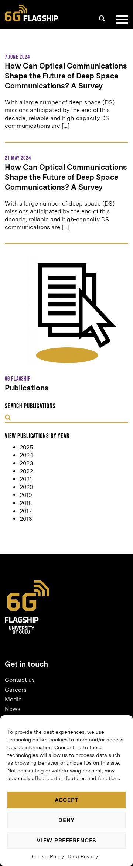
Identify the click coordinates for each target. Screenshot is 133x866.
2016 (26, 518)
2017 (26, 511)
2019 (26, 494)
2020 (26, 487)
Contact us (20, 679)
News (12, 708)
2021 (26, 479)
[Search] (102, 18)
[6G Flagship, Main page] (31, 13)
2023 (26, 463)
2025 (26, 447)
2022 (26, 471)
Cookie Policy (48, 856)
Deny (66, 820)
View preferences (66, 840)
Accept (67, 800)
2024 (26, 455)
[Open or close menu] (121, 19)
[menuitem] (63, 680)
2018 (26, 502)
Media (13, 699)
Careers (16, 689)
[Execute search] (8, 417)
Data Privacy (83, 856)
